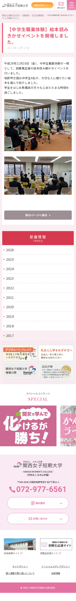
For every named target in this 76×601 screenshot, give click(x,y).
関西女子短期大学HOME (11, 15)
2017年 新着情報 (38, 15)
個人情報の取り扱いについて (20, 573)
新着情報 (25, 15)
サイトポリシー (20, 566)
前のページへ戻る (36, 215)
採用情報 (55, 573)
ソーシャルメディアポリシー (55, 566)
